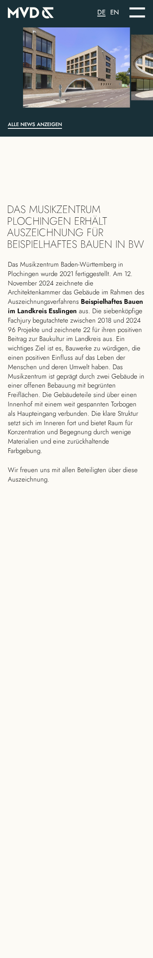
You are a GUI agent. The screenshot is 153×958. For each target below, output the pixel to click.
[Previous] (28, 67)
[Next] (124, 67)
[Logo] (42, 11)
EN (114, 12)
